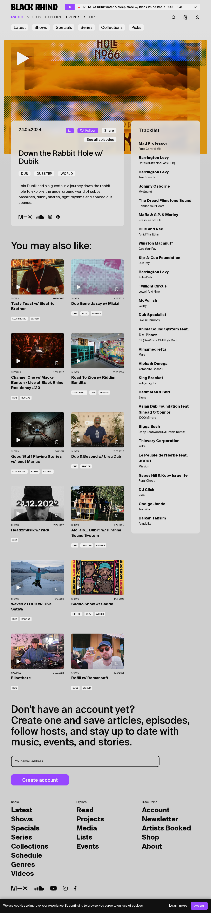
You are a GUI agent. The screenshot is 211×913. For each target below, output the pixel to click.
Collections (112, 27)
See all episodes (100, 139)
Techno (47, 471)
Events (73, 17)
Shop (89, 17)
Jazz (84, 313)
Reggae (96, 313)
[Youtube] (53, 888)
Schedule (26, 856)
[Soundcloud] (40, 217)
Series (87, 27)
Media (86, 828)
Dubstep (44, 173)
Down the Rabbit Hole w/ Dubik (61, 158)
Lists (84, 837)
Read (85, 810)
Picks (136, 27)
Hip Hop (77, 614)
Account (156, 810)
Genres (23, 865)
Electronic (19, 318)
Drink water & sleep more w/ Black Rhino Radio (142, 7)
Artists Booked (166, 828)
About (152, 846)
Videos (34, 17)
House (34, 471)
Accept (199, 906)
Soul (75, 688)
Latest (20, 27)
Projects (90, 819)
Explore (53, 17)
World (67, 173)
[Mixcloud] (25, 217)
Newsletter (160, 819)
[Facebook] (58, 217)
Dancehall (79, 392)
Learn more (178, 905)
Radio (17, 17)
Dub (24, 173)
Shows (40, 27)
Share (109, 130)
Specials (64, 27)
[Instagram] (50, 217)
